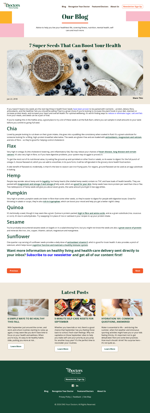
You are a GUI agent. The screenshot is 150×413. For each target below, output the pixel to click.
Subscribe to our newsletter (49, 255)
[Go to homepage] (11, 7)
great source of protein (130, 227)
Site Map (87, 397)
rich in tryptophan (51, 201)
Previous (14, 270)
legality (46, 181)
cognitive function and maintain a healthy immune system (60, 245)
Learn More (16, 346)
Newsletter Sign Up (132, 6)
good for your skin (82, 184)
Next (137, 270)
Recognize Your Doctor (79, 7)
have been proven (81, 109)
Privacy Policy (65, 397)
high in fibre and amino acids (91, 213)
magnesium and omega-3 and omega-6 (36, 184)
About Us (115, 7)
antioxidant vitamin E (77, 242)
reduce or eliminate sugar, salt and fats (125, 113)
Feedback (77, 397)
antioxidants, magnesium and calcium (123, 137)
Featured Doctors (100, 7)
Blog (64, 7)
